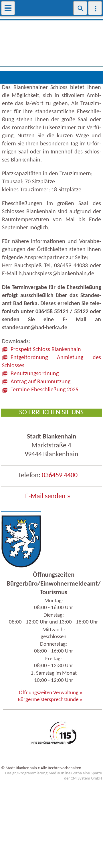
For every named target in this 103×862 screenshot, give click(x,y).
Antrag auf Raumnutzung (40, 382)
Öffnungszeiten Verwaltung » (50, 693)
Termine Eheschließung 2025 (44, 390)
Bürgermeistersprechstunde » (50, 700)
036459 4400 (60, 475)
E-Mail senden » (47, 496)
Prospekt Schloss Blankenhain (46, 350)
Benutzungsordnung (35, 374)
